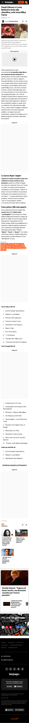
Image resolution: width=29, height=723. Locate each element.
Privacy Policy (20, 642)
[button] (26, 21)
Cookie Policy (4, 645)
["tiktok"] (3, 627)
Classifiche (4, 520)
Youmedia (3, 642)
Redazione (3, 647)
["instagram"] (6, 627)
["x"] (14, 627)
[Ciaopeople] (14, 719)
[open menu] (2, 2)
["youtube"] (10, 627)
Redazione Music (13, 21)
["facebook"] (17, 627)
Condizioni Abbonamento (16, 645)
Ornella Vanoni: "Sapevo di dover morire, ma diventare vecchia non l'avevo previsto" (14, 591)
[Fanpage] (14, 674)
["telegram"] (21, 627)
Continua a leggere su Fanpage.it (14, 465)
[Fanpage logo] (9, 2)
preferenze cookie (13, 647)
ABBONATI (21, 2)
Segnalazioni (11, 642)
